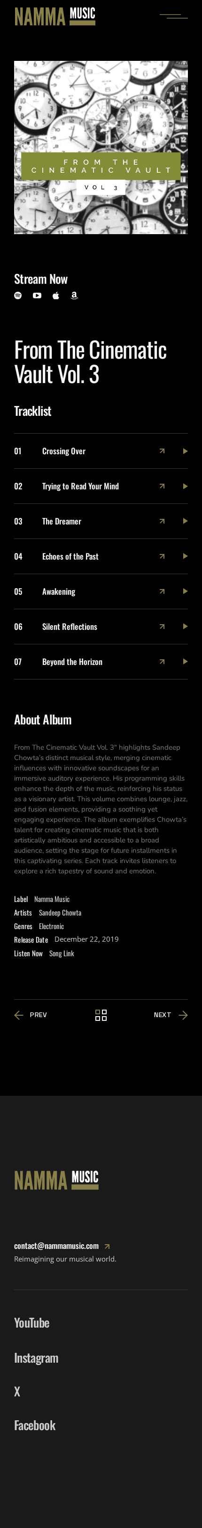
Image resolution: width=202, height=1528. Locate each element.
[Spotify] (18, 295)
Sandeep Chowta (60, 912)
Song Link (61, 953)
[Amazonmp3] (74, 296)
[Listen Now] (162, 451)
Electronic (51, 926)
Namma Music (52, 898)
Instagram (36, 1357)
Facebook (34, 1425)
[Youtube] (37, 295)
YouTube (31, 1322)
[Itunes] (56, 295)
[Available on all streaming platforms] (185, 451)
